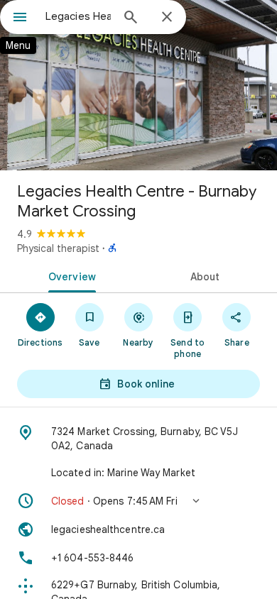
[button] (138, 501)
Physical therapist (58, 248)
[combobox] (78, 16)
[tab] (69, 275)
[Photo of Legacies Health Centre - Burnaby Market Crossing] (138, 85)
